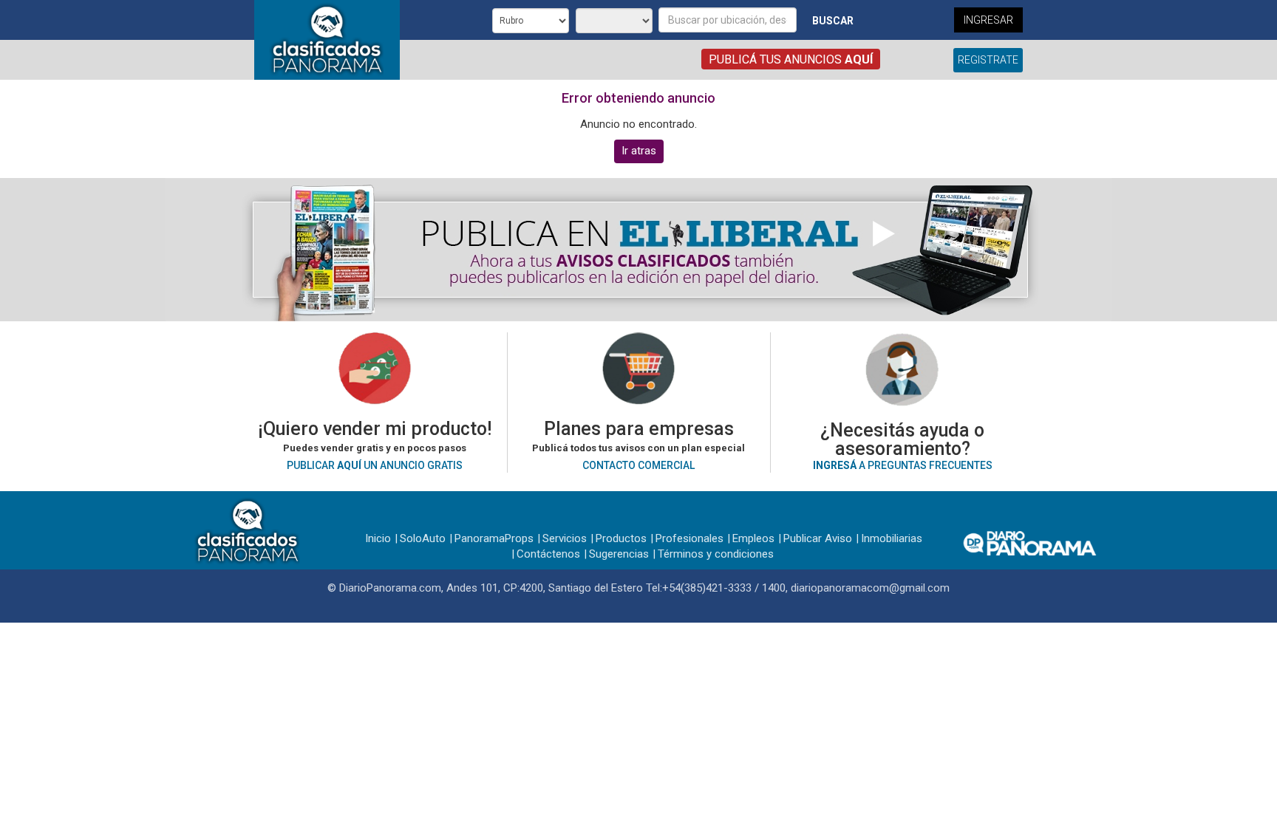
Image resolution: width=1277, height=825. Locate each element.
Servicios (564, 538)
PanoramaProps (494, 538)
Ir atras (639, 150)
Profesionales (689, 538)
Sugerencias (619, 554)
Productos (621, 538)
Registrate (988, 60)
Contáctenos (548, 554)
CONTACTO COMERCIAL (638, 465)
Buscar (833, 21)
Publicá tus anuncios (791, 59)
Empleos (753, 538)
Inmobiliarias (891, 538)
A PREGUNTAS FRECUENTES (902, 465)
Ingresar (988, 20)
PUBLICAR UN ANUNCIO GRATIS (375, 465)
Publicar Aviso (817, 538)
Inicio (378, 538)
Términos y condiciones (716, 554)
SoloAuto (423, 538)
